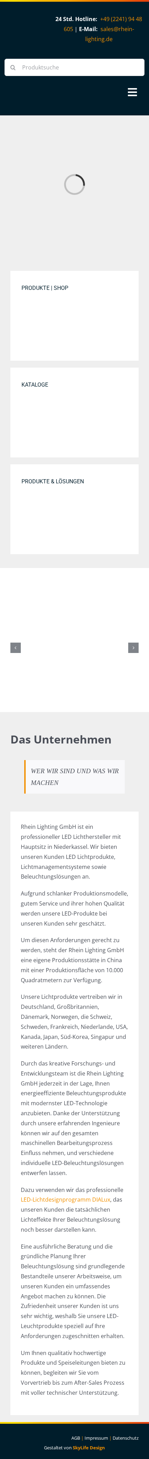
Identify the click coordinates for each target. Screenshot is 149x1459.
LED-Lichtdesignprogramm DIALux (65, 1199)
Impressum (96, 1438)
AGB (75, 1438)
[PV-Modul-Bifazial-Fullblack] (74, 606)
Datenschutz (126, 1438)
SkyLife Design (89, 1447)
